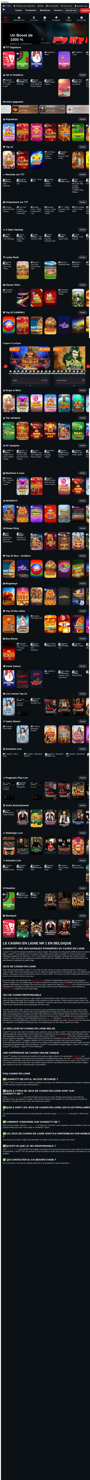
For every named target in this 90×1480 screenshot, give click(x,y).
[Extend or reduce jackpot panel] (30, 385)
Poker (64, 1018)
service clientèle (61, 1036)
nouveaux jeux (8, 989)
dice (86, 1018)
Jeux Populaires (62, 1114)
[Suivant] (88, 366)
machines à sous (37, 980)
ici (39, 1085)
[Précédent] (6, 366)
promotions (77, 1056)
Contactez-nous (82, 6)
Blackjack (67, 984)
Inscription (71, 10)
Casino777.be (32, 1125)
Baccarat (70, 1018)
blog (72, 1058)
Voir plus (82, 75)
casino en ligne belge (15, 1097)
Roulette (50, 1018)
